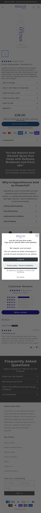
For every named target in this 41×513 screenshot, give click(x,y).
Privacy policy (12, 265)
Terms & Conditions (26, 265)
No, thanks (20, 277)
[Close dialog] (36, 235)
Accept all (20, 259)
